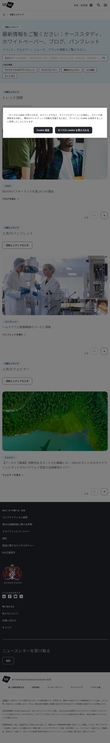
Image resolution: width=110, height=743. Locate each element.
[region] (55, 122)
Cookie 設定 (43, 130)
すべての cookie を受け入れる (73, 130)
